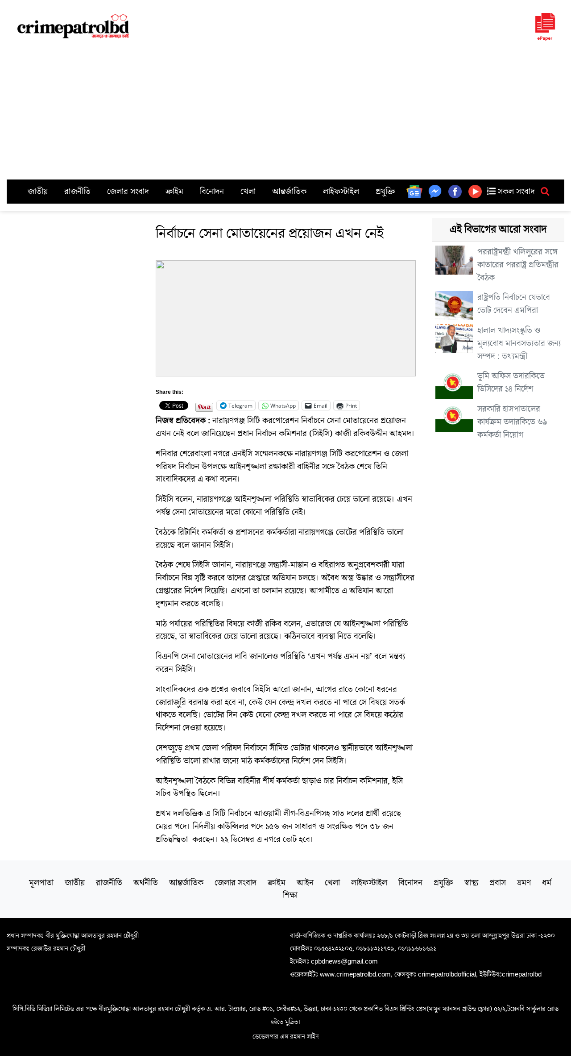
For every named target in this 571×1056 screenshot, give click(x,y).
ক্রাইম (174, 191)
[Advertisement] (285, 112)
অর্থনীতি (145, 883)
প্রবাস (497, 883)
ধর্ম (546, 883)
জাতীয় (38, 191)
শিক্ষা (290, 895)
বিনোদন (212, 191)
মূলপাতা (41, 883)
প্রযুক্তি (385, 191)
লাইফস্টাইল (341, 191)
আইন (305, 883)
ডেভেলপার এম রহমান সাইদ (285, 1036)
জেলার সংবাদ (128, 191)
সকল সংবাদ (515, 191)
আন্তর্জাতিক (289, 191)
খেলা (248, 191)
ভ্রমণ (524, 883)
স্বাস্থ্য (471, 883)
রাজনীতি (77, 191)
